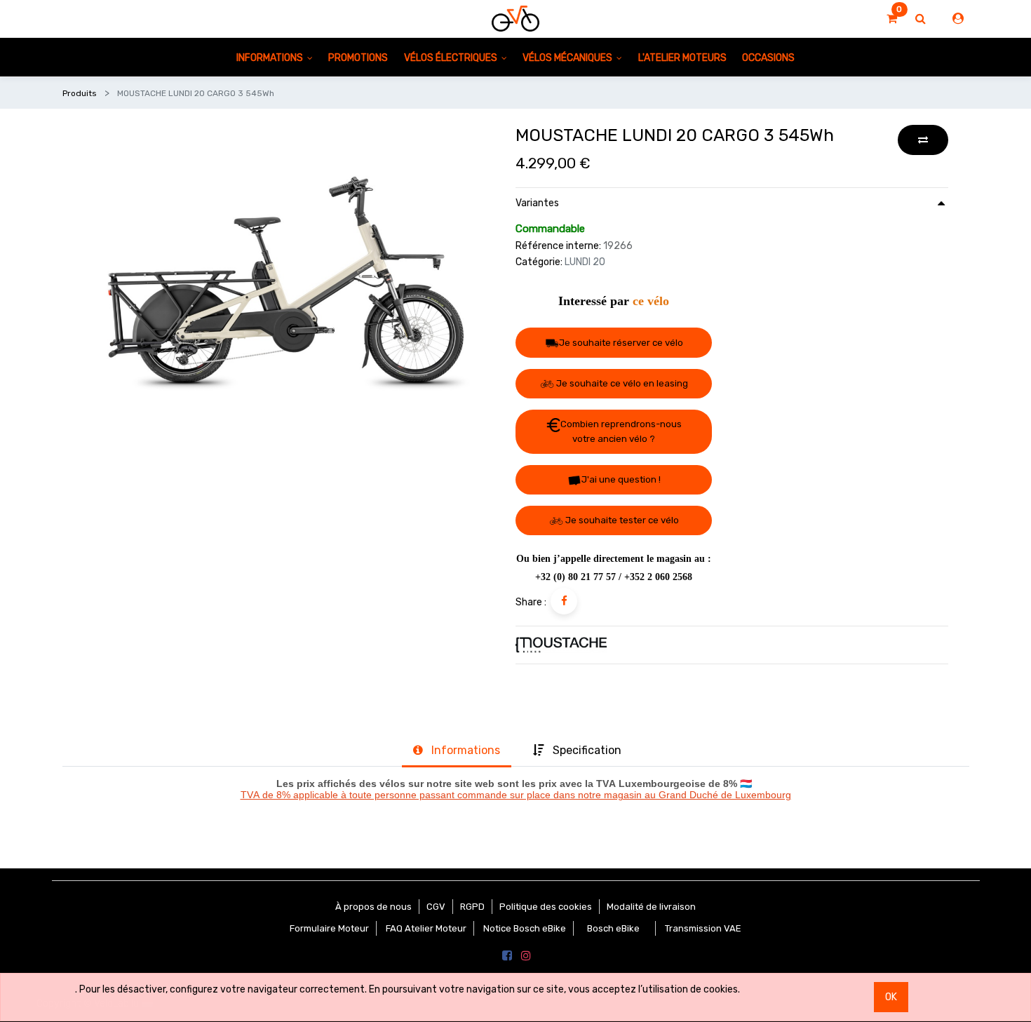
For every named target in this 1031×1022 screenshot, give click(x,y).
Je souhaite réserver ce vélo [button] (621, 342)
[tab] (456, 751)
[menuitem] (358, 57)
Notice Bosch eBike (524, 928)
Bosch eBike (612, 928)
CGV (435, 906)
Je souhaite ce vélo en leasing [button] (621, 383)
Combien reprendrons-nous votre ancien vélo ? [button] (621, 431)
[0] (892, 19)
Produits (79, 93)
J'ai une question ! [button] (621, 479)
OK (891, 997)
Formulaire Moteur (329, 928)
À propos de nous (373, 906)
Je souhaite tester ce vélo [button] (621, 520)
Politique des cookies (545, 906)
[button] (923, 140)
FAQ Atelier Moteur (426, 928)
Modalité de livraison (651, 906)
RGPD (472, 906)
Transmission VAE (703, 928)
